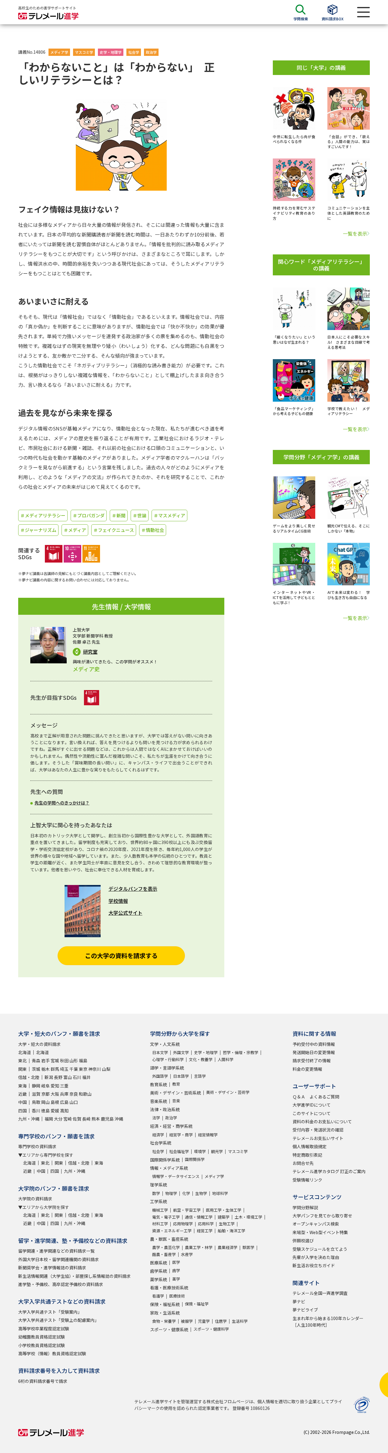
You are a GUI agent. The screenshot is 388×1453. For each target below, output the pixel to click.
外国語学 (160, 1076)
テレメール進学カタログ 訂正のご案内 (329, 1171)
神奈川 (94, 1069)
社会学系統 (160, 1143)
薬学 (176, 1279)
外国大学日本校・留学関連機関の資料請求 (58, 1259)
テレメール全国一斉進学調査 (320, 1293)
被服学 (187, 1321)
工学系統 (158, 1201)
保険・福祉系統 (165, 1304)
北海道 (24, 1052)
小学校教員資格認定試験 (41, 1345)
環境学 (200, 1151)
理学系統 (158, 1185)
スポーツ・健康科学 (211, 1329)
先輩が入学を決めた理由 (316, 1257)
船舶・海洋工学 (231, 1231)
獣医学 (248, 1247)
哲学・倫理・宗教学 (240, 1052)
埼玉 (64, 1069)
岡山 (45, 1102)
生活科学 (240, 1321)
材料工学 (160, 1224)
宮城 (55, 1060)
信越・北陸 (28, 1077)
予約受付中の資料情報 (314, 1044)
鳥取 (36, 1102)
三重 (64, 1086)
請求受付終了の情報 (312, 1060)
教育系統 (158, 1084)
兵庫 (64, 1094)
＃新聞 (118, 515)
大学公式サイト (125, 912)
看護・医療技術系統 (169, 1288)
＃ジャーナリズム (38, 530)
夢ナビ (299, 1301)
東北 (22, 1060)
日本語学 (181, 1076)
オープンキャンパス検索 (316, 1224)
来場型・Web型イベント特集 (320, 1232)
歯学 (176, 1270)
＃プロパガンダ (89, 515)
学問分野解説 (305, 1207)
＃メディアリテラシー (42, 515)
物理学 (171, 1193)
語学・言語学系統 (167, 1068)
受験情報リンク (307, 1180)
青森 (36, 1060)
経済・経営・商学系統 (171, 1126)
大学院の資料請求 (35, 1199)
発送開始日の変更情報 (314, 1052)
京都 (45, 1094)
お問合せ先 (303, 1163)
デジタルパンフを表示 (133, 888)
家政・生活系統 (165, 1313)
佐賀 (77, 1119)
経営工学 (204, 1231)
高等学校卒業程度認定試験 (43, 1328)
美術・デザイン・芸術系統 (175, 1093)
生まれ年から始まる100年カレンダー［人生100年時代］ (328, 1321)
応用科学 (206, 1224)
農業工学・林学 (198, 1247)
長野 (58, 1077)
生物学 (201, 1193)
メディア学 (59, 52)
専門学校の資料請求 (37, 1146)
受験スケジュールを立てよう (320, 1249)
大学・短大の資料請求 (39, 1044)
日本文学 (160, 1052)
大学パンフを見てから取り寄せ (322, 1216)
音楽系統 (158, 1101)
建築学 (223, 1217)
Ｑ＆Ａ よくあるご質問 (316, 1097)
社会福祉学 (179, 1151)
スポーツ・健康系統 (169, 1329)
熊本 (96, 1119)
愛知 (55, 1086)
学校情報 (118, 900)
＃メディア (75, 530)
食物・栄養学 (164, 1321)
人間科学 (225, 1059)
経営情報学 (208, 1135)
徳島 (45, 1111)
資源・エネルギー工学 (172, 1231)
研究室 (90, 652)
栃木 (45, 1069)
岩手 (45, 1060)
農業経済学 (227, 1247)
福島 (83, 1060)
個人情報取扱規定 (309, 1146)
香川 (36, 1111)
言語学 (200, 1076)
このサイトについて (312, 1113)
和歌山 (85, 1094)
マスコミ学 (84, 52)
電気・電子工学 (166, 1217)
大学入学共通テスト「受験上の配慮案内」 (58, 1320)
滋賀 (36, 1094)
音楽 (176, 1101)
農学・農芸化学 (166, 1247)
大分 (58, 1119)
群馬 (55, 1069)
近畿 (22, 1094)
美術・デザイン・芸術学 (227, 1092)
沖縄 (119, 1119)
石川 (77, 1077)
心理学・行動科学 (168, 1059)
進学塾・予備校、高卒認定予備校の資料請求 (60, 1284)
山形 (73, 1060)
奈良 (73, 1094)
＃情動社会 (152, 530)
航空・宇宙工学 (187, 1210)
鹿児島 (107, 1119)
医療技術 (177, 1296)
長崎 (86, 1119)
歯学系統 (158, 1271)
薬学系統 (158, 1279)
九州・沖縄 (28, 1119)
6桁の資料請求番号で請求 (42, 1381)
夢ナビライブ (305, 1310)
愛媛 (55, 1111)
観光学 (217, 1151)
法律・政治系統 (165, 1109)
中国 (22, 1102)
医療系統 (158, 1263)
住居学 (221, 1321)
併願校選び (303, 1240)
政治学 (151, 52)
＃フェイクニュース (113, 530)
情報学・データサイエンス (175, 1176)
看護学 (158, 1296)
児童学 (204, 1321)
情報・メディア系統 (169, 1168)
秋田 (64, 1060)
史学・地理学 (111, 52)
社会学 (133, 52)
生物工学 (227, 1224)
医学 (176, 1262)
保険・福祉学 (197, 1304)
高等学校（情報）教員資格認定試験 (52, 1353)
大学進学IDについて (312, 1105)
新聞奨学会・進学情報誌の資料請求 (52, 1267)
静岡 (36, 1086)
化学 (186, 1193)
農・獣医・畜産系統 (169, 1239)
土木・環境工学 (248, 1217)
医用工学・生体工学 (223, 1210)
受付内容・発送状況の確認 (318, 1130)
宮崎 (67, 1119)
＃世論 (139, 515)
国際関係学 (195, 1159)
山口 (73, 1102)
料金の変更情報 (307, 1069)
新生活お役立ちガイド (314, 1265)
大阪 (55, 1094)
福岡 (49, 1119)
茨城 (36, 1069)
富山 (67, 1077)
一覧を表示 (355, 233)
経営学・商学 (181, 1135)
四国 (22, 1111)
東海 (22, 1086)
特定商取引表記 (307, 1155)
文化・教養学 (200, 1059)
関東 (22, 1069)
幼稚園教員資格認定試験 (41, 1337)
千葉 (73, 1069)
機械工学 (160, 1210)
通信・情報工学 (198, 1217)
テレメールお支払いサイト (318, 1138)
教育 (176, 1084)
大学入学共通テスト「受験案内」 (50, 1312)
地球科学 (220, 1193)
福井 (86, 1077)
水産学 (187, 1254)
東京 (83, 1069)
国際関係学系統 (165, 1160)
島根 (55, 1102)
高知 (64, 1111)
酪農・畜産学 (164, 1254)
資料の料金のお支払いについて (322, 1121)
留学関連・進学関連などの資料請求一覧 (56, 1251)
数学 (156, 1193)
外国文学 (181, 1052)
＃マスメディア (169, 515)
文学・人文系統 (165, 1044)
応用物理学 (183, 1224)
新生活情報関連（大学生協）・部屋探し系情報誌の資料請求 (74, 1276)
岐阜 (45, 1086)
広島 (64, 1102)
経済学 (158, 1135)
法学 (156, 1118)
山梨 (106, 1069)
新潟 (49, 1077)
